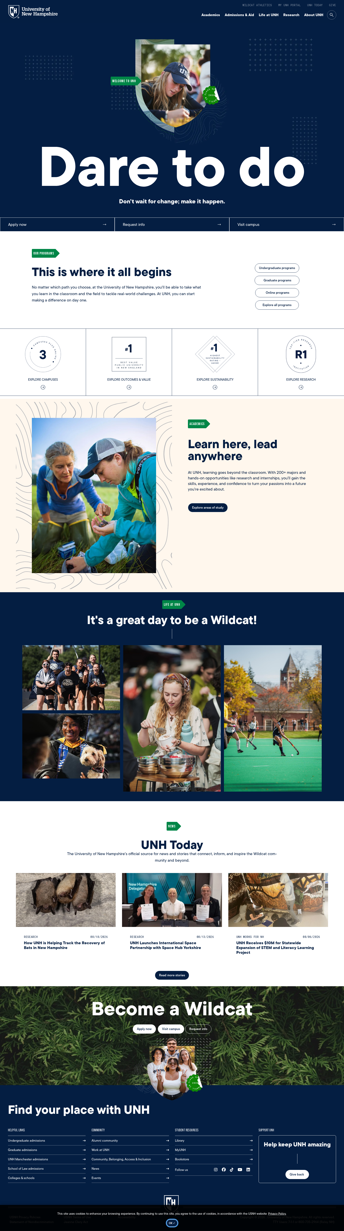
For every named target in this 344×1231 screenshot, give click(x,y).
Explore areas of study (208, 507)
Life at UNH (269, 15)
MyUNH (180, 1150)
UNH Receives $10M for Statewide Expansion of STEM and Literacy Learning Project (275, 947)
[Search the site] (331, 15)
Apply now (144, 1029)
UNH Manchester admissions (28, 1159)
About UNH (313, 15)
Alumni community (105, 1140)
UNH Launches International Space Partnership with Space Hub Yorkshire (165, 945)
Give (332, 5)
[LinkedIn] (249, 1169)
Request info (198, 1029)
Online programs (277, 292)
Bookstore (182, 1159)
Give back (297, 1174)
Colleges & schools (21, 1178)
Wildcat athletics (257, 5)
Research (291, 15)
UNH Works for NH (250, 937)
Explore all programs (277, 305)
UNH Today (315, 5)
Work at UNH (100, 1150)
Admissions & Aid (239, 15)
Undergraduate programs (277, 268)
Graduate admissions (22, 1150)
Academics (210, 15)
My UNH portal (289, 5)
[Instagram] (216, 1169)
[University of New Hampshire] (36, 12)
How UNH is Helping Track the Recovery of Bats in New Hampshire (64, 945)
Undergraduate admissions (26, 1140)
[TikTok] (232, 1169)
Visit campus (171, 1029)
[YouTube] (241, 1169)
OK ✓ (172, 1223)
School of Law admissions (26, 1168)
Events (96, 1178)
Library (179, 1140)
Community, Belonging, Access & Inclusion (121, 1159)
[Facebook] (224, 1169)
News (95, 1168)
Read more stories (172, 975)
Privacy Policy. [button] (277, 1213)
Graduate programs (277, 280)
